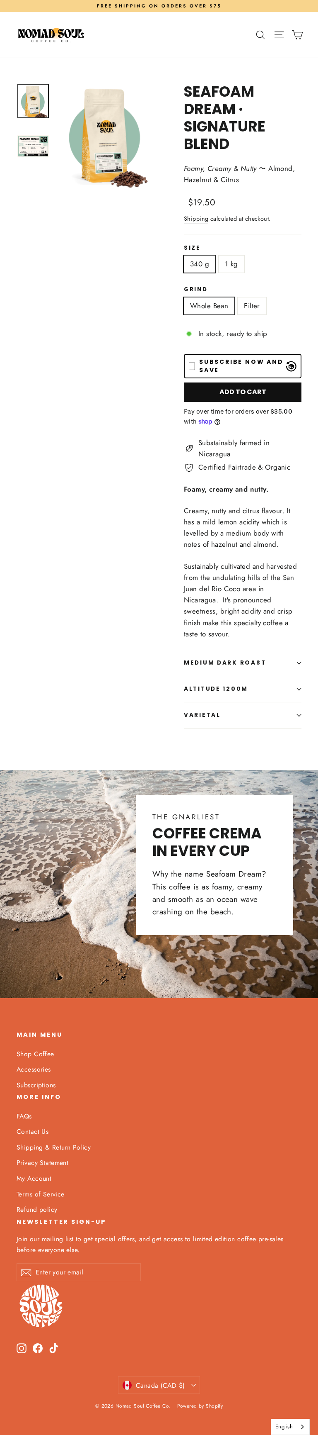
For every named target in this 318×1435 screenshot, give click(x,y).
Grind (196, 289)
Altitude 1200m (216, 689)
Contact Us (32, 1131)
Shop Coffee (35, 1054)
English (284, 1426)
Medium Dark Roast (225, 663)
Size (192, 248)
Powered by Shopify (200, 1406)
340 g (199, 264)
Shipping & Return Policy (54, 1147)
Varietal (202, 715)
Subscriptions (36, 1085)
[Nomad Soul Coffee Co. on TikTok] (54, 1347)
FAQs (24, 1116)
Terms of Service (41, 1194)
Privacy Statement (42, 1162)
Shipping (196, 218)
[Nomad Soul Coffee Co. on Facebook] (38, 1347)
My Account (34, 1178)
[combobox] (290, 1427)
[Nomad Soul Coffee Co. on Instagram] (21, 1347)
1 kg (231, 264)
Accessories (34, 1069)
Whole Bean (209, 306)
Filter (252, 306)
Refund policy (37, 1209)
